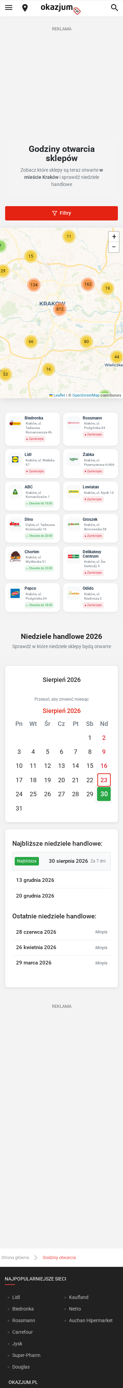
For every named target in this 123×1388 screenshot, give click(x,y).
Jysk (17, 1343)
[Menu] (8, 8)
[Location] (24, 8)
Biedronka (23, 1309)
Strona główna (15, 1257)
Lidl (16, 1297)
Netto (75, 1309)
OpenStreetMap (85, 395)
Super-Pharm (26, 1355)
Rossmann (23, 1320)
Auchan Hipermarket (91, 1320)
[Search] (114, 8)
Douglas (21, 1367)
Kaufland (78, 1297)
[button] (31, 341)
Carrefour (22, 1332)
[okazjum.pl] (61, 9)
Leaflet (59, 395)
